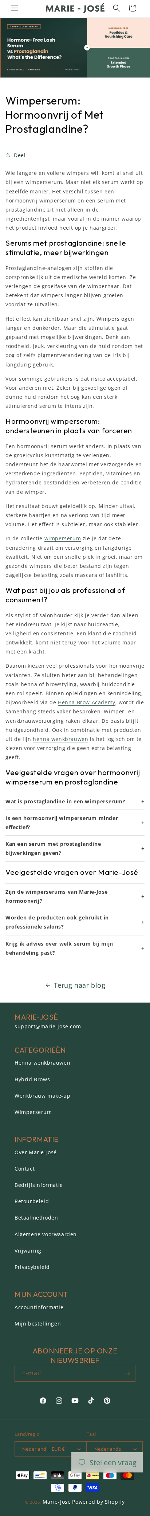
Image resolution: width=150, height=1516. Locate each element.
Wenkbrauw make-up (42, 1095)
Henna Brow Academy (86, 702)
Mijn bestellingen (38, 1323)
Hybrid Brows (32, 1079)
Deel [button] (19, 155)
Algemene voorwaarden (46, 1234)
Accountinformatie (39, 1307)
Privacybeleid (32, 1266)
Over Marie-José (36, 1152)
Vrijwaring (28, 1250)
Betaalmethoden (36, 1217)
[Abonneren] (127, 1373)
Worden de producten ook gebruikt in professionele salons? (57, 922)
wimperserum (62, 538)
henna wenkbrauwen (60, 739)
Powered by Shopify (98, 1501)
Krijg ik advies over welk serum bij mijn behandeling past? (59, 948)
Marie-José (57, 1501)
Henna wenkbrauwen (42, 1062)
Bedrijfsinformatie (39, 1184)
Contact (25, 1168)
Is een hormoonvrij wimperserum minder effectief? (61, 823)
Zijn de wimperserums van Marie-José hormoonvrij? (56, 896)
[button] (15, 8)
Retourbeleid (32, 1201)
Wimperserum (33, 1112)
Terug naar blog (80, 985)
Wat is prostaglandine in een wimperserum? (65, 801)
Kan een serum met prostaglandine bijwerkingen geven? (53, 848)
